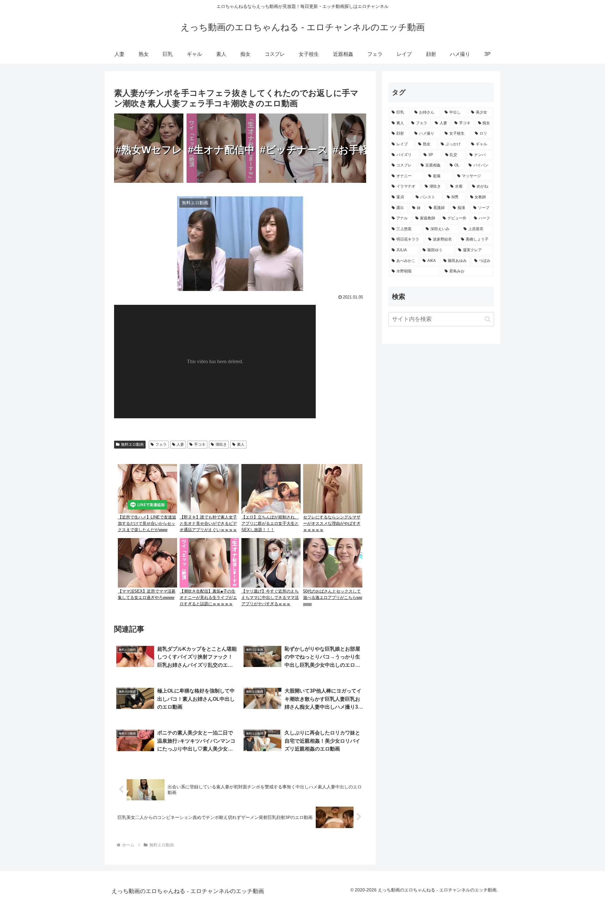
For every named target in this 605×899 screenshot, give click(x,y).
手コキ (199, 444)
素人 (241, 444)
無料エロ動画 (132, 444)
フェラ (161, 444)
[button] (487, 319)
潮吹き (221, 444)
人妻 (180, 444)
